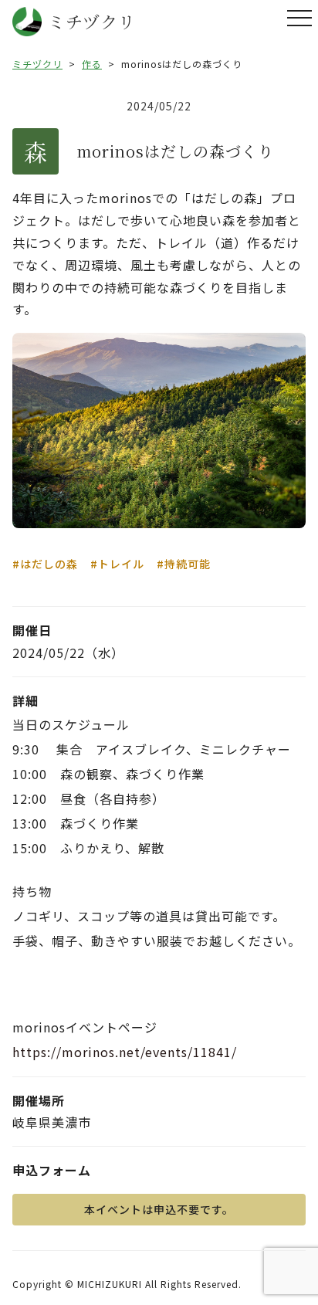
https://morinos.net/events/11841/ (124, 1051)
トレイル (121, 563)
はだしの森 (49, 563)
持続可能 (187, 563)
